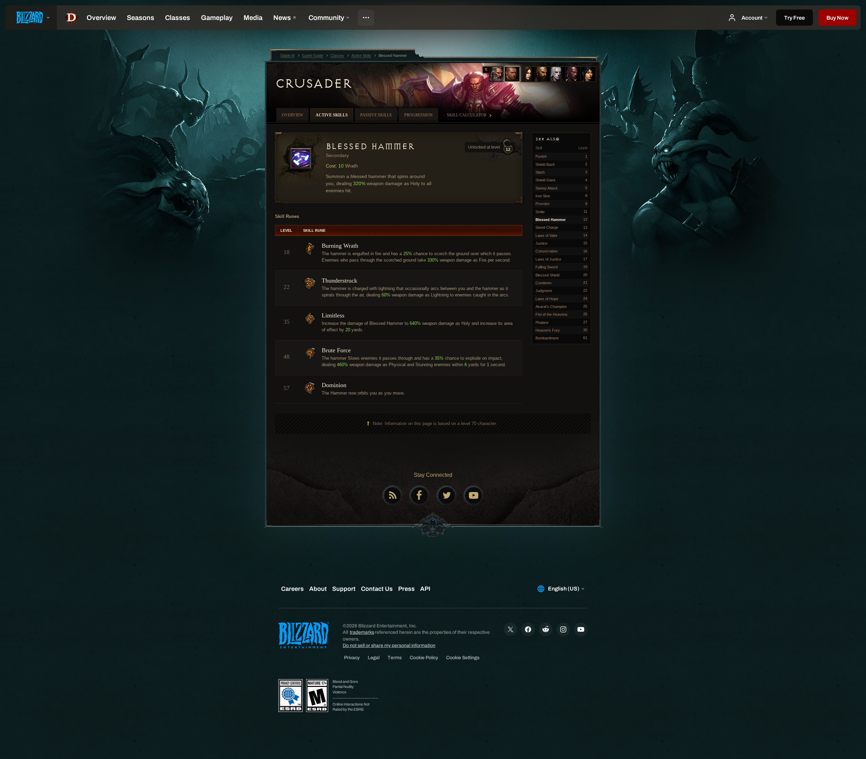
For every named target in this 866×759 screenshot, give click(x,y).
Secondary (337, 155)
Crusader (313, 83)
